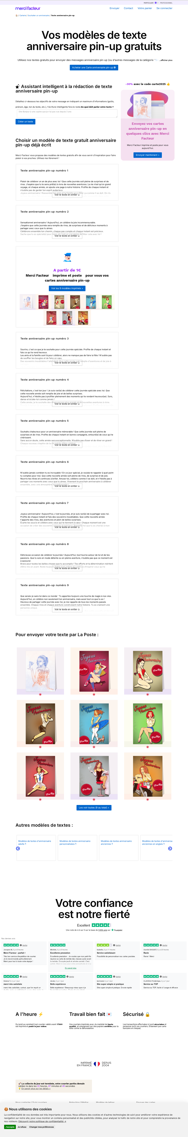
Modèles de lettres (105, 1102)
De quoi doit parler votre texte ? (97, 107)
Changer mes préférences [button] (41, 1127)
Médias (84, 1102)
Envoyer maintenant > (147, 155)
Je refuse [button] (22, 1127)
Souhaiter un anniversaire (38, 15)
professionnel (166, 2)
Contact (128, 8)
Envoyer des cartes (145, 1102)
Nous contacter (23, 1102)
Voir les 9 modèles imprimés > (67, 288)
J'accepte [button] (10, 1127)
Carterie (23, 15)
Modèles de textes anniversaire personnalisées (75, 842)
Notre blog (74, 1102)
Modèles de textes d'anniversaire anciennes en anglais (158, 842)
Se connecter (164, 8)
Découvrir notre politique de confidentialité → (42, 1121)
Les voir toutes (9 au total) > (94, 807)
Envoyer (114, 8)
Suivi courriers (39, 1102)
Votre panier (145, 8)
